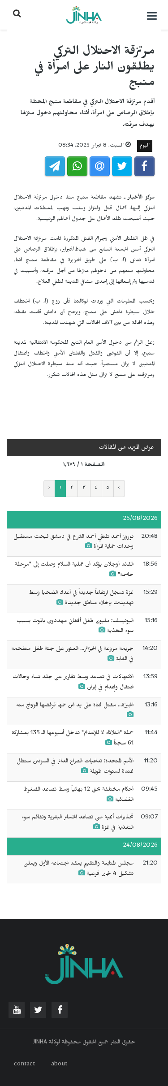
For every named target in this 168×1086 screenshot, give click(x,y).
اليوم (145, 146)
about (59, 1065)
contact (24, 1065)
